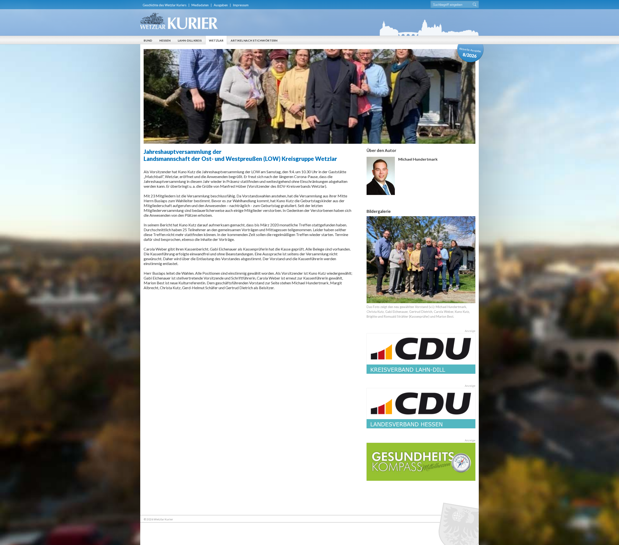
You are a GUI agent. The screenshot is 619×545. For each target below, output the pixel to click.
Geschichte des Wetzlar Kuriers (164, 5)
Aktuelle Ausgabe (470, 53)
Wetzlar (216, 40)
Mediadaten (200, 5)
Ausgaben (221, 5)
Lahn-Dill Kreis (190, 40)
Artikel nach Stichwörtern (254, 40)
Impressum (241, 5)
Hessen (164, 40)
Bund (148, 40)
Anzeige (470, 331)
